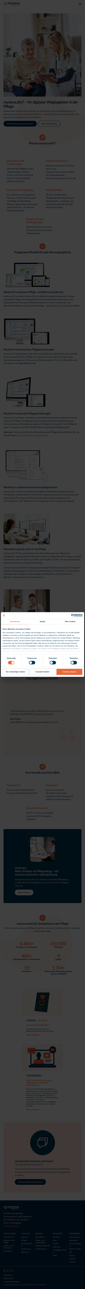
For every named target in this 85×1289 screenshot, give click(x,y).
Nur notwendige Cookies (15, 672)
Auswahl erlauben (42, 672)
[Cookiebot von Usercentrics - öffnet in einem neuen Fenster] (72, 615)
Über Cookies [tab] (70, 621)
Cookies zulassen (69, 672)
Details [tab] (42, 621)
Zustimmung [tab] (15, 621)
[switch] (32, 662)
